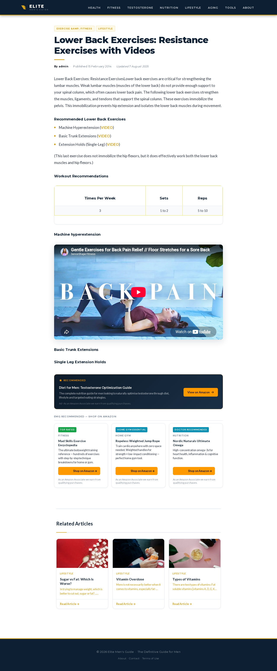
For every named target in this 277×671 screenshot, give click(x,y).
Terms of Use (150, 658)
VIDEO (107, 127)
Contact (134, 658)
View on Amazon (198, 392)
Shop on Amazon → (79, 471)
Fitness (114, 7)
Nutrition (169, 7)
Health (94, 7)
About (248, 7)
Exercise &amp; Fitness (74, 28)
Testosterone (140, 7)
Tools (230, 7)
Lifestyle (193, 7)
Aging (213, 7)
